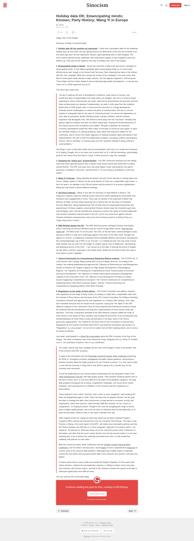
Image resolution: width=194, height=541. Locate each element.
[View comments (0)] (67, 32)
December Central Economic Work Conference (108, 356)
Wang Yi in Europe (66, 178)
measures (131, 448)
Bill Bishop (60, 25)
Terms (98, 525)
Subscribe (175, 5)
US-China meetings (66, 193)
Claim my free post (97, 494)
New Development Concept (71, 377)
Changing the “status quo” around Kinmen (77, 161)
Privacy (91, 525)
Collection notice (107, 525)
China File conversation (90, 336)
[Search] (161, 5)
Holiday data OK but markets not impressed (77, 48)
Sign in (187, 5)
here (87, 477)
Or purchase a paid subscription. (97, 499)
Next (131, 511)
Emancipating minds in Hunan (71, 66)
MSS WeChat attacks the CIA (71, 226)
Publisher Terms (105, 523)
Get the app (108, 531)
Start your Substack (91, 531)
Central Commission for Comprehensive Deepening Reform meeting (88, 258)
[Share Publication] (166, 5)
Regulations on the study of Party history (76, 291)
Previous (64, 511)
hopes (103, 448)
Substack (87, 536)
